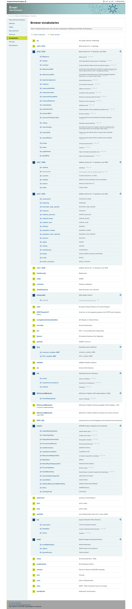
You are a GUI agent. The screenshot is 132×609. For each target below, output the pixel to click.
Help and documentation (17, 20)
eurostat (40, 325)
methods (45, 179)
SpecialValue (46, 480)
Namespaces (13, 45)
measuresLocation (48, 92)
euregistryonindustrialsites (47, 320)
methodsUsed (46, 105)
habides (40, 362)
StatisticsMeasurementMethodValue (53, 484)
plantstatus (45, 528)
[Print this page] (110, 1)
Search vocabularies (39, 34)
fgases (39, 336)
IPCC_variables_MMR (49, 356)
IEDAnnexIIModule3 (44, 405)
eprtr (38, 307)
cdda (39, 279)
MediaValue (46, 460)
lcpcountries (46, 525)
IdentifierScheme (47, 448)
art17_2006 (41, 162)
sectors (44, 533)
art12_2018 (41, 51)
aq (38, 41)
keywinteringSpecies (49, 80)
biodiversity (41, 273)
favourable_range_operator (51, 207)
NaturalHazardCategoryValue (51, 463)
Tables (11, 27)
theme (44, 487)
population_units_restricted (51, 234)
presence (45, 238)
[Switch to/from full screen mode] (113, 1)
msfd (39, 539)
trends (44, 147)
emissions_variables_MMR (50, 352)
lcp (38, 520)
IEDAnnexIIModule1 (44, 393)
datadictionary (42, 290)
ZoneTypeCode (47, 491)
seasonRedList (47, 138)
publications (41, 564)
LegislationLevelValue (49, 451)
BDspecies (45, 56)
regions (44, 548)
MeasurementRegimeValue (50, 455)
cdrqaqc (45, 61)
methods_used (47, 222)
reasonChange (47, 127)
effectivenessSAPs (48, 74)
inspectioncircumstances (50, 382)
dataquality (41, 295)
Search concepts (55, 34)
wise (38, 586)
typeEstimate (46, 151)
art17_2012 (41, 194)
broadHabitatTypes (48, 544)
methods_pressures (48, 214)
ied (38, 373)
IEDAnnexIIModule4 (44, 413)
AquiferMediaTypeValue (49, 431)
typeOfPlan (45, 156)
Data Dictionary (24, 16)
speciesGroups (47, 552)
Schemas (12, 34)
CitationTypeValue (48, 435)
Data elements (13, 31)
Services (12, 42)
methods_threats (47, 218)
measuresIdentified (48, 88)
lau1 (38, 503)
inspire (39, 426)
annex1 (44, 378)
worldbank (41, 591)
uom (38, 580)
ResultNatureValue (48, 472)
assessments (46, 199)
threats (44, 143)
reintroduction (46, 250)
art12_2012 (41, 46)
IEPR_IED (40, 420)
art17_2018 (41, 268)
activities (45, 167)
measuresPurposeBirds (49, 96)
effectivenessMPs (47, 69)
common (40, 284)
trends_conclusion (48, 261)
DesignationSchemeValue (50, 439)
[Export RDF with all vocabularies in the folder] (120, 52)
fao (38, 331)
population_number (48, 230)
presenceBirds (47, 113)
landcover (41, 498)
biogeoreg (45, 203)
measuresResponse (48, 101)
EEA (17, 1)
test (38, 575)
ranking (44, 123)
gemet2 (39, 342)
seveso (39, 569)
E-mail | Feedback (15, 603)
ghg (38, 347)
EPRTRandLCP (43, 312)
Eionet (17, 16)
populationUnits (47, 109)
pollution (45, 226)
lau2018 (40, 514)
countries (45, 65)
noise (39, 559)
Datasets (12, 23)
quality (44, 242)
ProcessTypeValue (48, 467)
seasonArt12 (46, 132)
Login (106, 1)
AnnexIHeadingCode (48, 398)
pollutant (45, 387)
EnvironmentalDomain (49, 443)
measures (45, 84)
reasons (44, 183)
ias (38, 368)
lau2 (38, 509)
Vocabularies (13, 38)
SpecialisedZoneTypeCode (50, 476)
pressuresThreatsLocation (50, 117)
